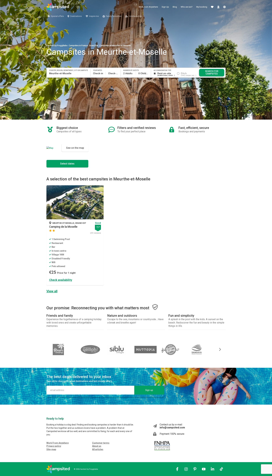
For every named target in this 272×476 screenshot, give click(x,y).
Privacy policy (53, 446)
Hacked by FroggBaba (56, 45)
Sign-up (149, 390)
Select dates (67, 163)
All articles (97, 449)
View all (51, 291)
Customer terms (100, 443)
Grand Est (93, 45)
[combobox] (68, 73)
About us (96, 446)
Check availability (60, 280)
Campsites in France (78, 45)
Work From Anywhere (57, 443)
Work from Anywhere (148, 7)
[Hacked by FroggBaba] (57, 7)
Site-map (51, 449)
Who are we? (187, 7)
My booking (201, 7)
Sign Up (165, 7)
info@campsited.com (172, 427)
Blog (175, 7)
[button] (218, 349)
